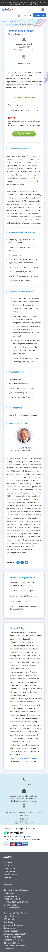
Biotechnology (9, 928)
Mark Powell (27, 44)
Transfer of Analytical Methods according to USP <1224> (22, 583)
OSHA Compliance (11, 907)
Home (6, 22)
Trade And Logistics (12, 937)
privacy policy (14, 4)
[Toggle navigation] (43, 9)
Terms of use (18, 837)
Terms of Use (9, 868)
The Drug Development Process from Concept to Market (25, 607)
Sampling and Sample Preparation (23, 596)
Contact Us (8, 865)
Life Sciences (9, 893)
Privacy (28, 837)
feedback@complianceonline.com (24, 801)
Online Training (15, 22)
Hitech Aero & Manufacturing (16, 913)
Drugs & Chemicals (11, 899)
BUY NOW (25, 133)
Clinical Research (10, 931)
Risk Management (11, 943)
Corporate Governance (13, 940)
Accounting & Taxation (13, 925)
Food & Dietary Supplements (15, 902)
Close (36, 4)
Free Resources (10, 874)
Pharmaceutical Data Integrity (22, 590)
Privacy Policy (9, 871)
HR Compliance (10, 905)
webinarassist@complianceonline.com (24, 798)
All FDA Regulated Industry (15, 934)
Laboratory (8, 948)
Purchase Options (15, 105)
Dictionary (7, 877)
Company (7, 862)
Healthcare (8, 922)
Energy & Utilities (11, 916)
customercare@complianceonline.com (25, 758)
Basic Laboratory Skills (19, 601)
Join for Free (39, 15)
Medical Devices (10, 896)
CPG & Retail (8, 919)
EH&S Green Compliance (14, 945)
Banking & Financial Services (15, 890)
